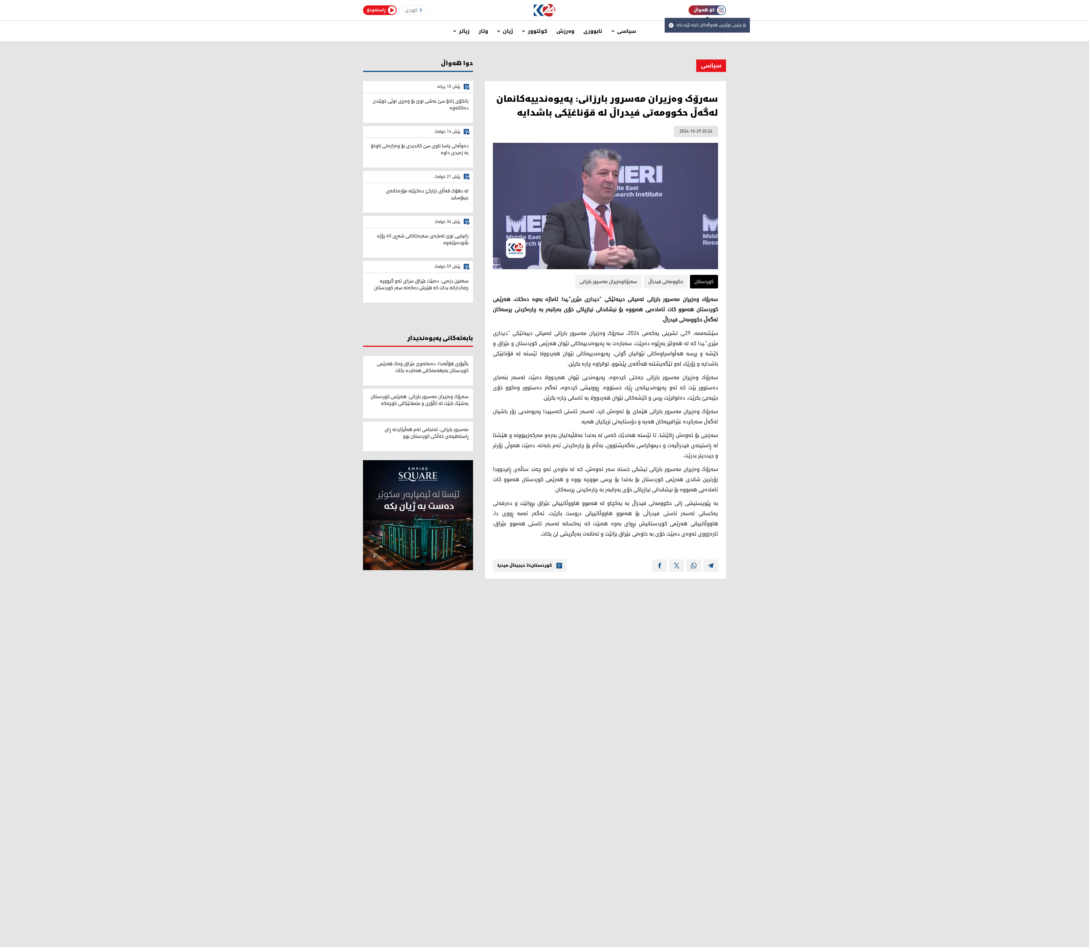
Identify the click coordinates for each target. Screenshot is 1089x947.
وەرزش (565, 31)
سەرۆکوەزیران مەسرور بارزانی (608, 281)
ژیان (508, 31)
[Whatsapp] (693, 565)
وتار (483, 31)
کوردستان (704, 281)
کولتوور (537, 31)
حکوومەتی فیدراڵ (665, 281)
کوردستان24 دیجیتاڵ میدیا (524, 565)
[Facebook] (659, 565)
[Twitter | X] (676, 565)
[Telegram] (710, 565)
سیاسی (626, 31)
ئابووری (592, 31)
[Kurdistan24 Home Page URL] (545, 10)
